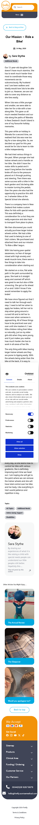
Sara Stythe (18, 56)
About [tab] (30, 379)
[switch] (31, 420)
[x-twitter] (19, 736)
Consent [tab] (9, 379)
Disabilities (10, 517)
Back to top (19, 710)
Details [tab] (19, 379)
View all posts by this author (16, 571)
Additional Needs (11, 61)
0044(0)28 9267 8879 (22, 787)
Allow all (19, 442)
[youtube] (15, 736)
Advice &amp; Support (14, 513)
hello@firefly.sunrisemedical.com (22, 793)
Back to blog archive (16, 27)
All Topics (10, 508)
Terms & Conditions (19, 813)
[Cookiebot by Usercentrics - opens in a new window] (26, 374)
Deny (19, 455)
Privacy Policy (19, 818)
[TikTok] (23, 736)
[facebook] (7, 736)
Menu (17, 15)
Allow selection (19, 448)
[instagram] (11, 736)
